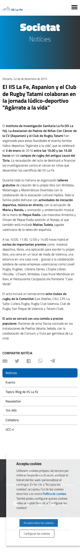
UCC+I (10, 429)
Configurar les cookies (37, 533)
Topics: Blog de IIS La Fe (22, 391)
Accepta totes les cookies (39, 523)
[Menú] (74, 7)
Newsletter (13, 401)
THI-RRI (11, 410)
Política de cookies (54, 493)
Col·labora (12, 419)
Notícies (11, 372)
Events (10, 382)
